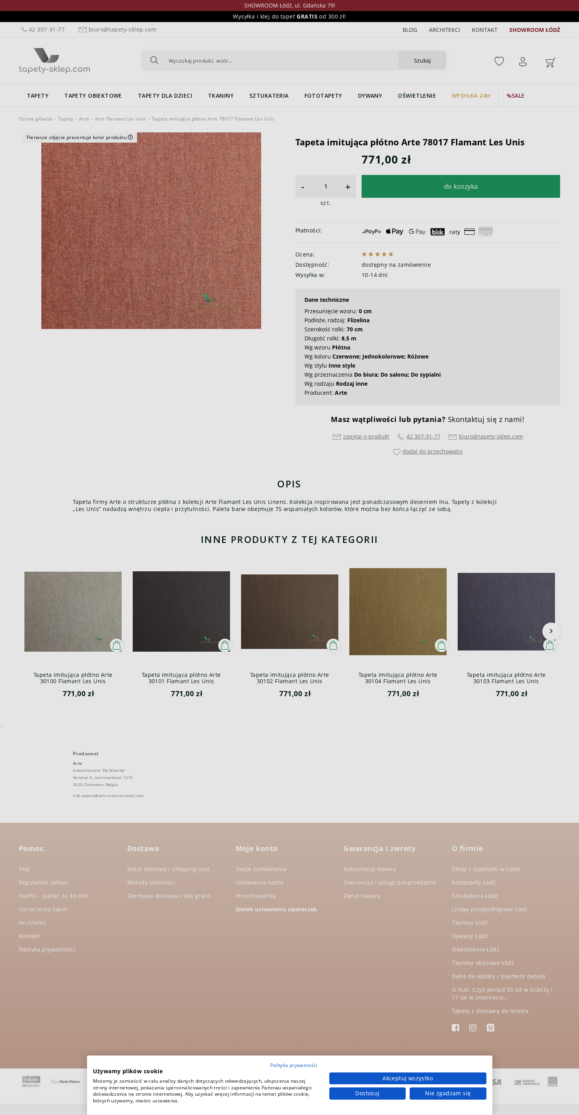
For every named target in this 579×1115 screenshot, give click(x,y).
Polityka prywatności (293, 1065)
